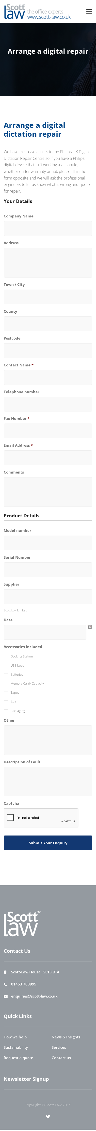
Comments (14, 472)
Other (9, 720)
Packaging (18, 710)
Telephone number (21, 392)
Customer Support (56, 62)
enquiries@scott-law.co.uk (34, 996)
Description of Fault (22, 762)
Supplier (11, 584)
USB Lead (17, 665)
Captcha (11, 803)
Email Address (18, 445)
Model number (17, 530)
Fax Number (17, 418)
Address (11, 243)
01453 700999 (23, 984)
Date (8, 620)
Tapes (15, 692)
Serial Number (17, 557)
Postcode (12, 338)
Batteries (17, 674)
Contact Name (18, 365)
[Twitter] (48, 1116)
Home (29, 62)
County (10, 311)
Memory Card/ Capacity (27, 683)
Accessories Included (23, 646)
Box (13, 701)
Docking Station (22, 656)
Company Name (18, 216)
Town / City (14, 284)
